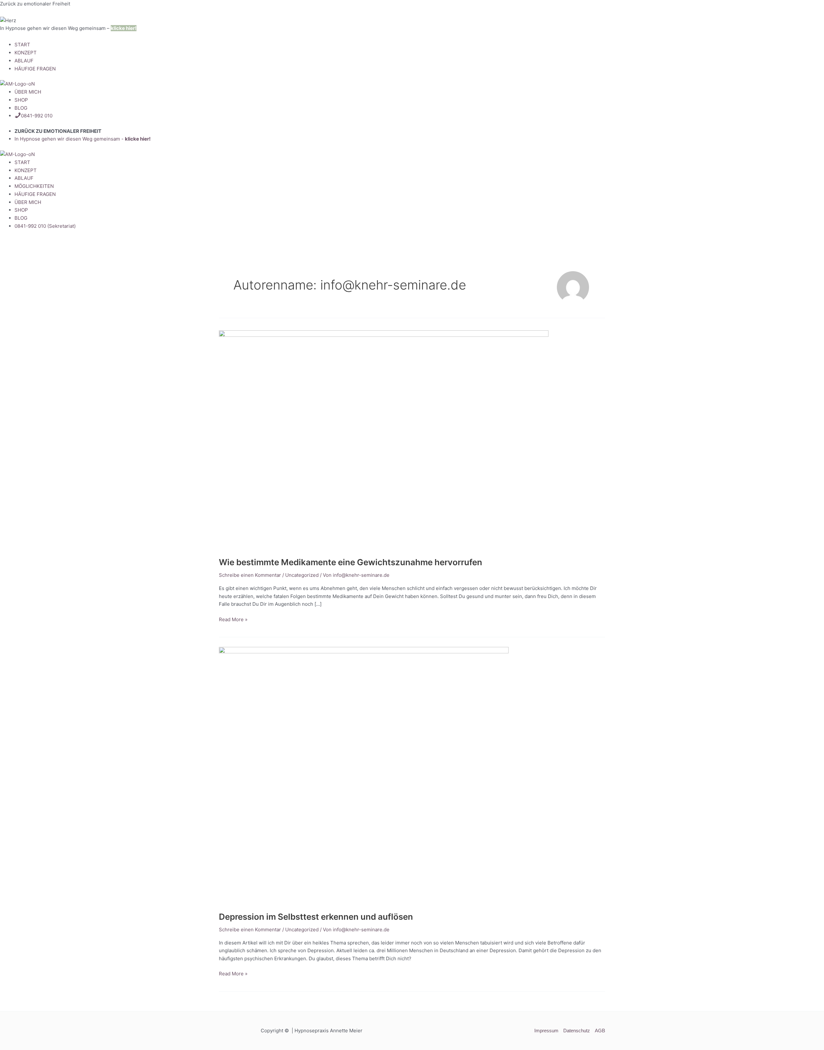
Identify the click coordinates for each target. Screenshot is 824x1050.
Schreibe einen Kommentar (250, 575)
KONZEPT (25, 53)
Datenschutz (576, 1030)
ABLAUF (23, 61)
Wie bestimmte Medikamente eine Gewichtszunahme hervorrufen (350, 562)
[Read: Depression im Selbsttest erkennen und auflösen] (364, 775)
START (22, 44)
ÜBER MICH (27, 92)
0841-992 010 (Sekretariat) (45, 226)
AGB (600, 1030)
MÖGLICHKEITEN (34, 186)
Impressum (546, 1030)
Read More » (233, 619)
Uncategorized (302, 575)
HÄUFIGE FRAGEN (35, 69)
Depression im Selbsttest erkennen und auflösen (316, 917)
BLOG (20, 108)
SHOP (21, 100)
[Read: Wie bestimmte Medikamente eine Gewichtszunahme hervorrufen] (383, 440)
